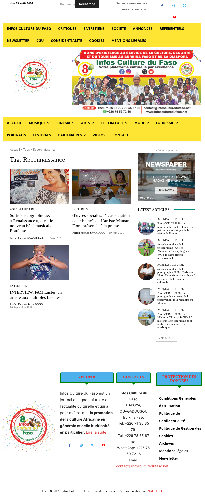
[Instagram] (173, 5)
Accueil (15, 149)
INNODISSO (155, 491)
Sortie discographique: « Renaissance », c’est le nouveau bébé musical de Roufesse (32, 223)
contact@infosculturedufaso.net (142, 466)
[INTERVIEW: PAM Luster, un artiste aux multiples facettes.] (39, 263)
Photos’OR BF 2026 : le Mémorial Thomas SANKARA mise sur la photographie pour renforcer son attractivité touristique (175, 321)
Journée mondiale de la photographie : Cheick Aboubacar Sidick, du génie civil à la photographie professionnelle (174, 251)
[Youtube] (174, 17)
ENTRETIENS (18, 286)
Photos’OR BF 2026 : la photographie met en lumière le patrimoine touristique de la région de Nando (176, 228)
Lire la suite (96, 432)
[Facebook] (162, 5)
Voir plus (165, 338)
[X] (184, 5)
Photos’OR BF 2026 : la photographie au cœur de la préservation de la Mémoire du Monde (175, 298)
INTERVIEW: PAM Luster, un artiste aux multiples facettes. (36, 295)
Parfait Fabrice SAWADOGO (26, 237)
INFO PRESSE (81, 209)
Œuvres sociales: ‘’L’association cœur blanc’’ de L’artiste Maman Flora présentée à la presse (101, 220)
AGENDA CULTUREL (23, 209)
